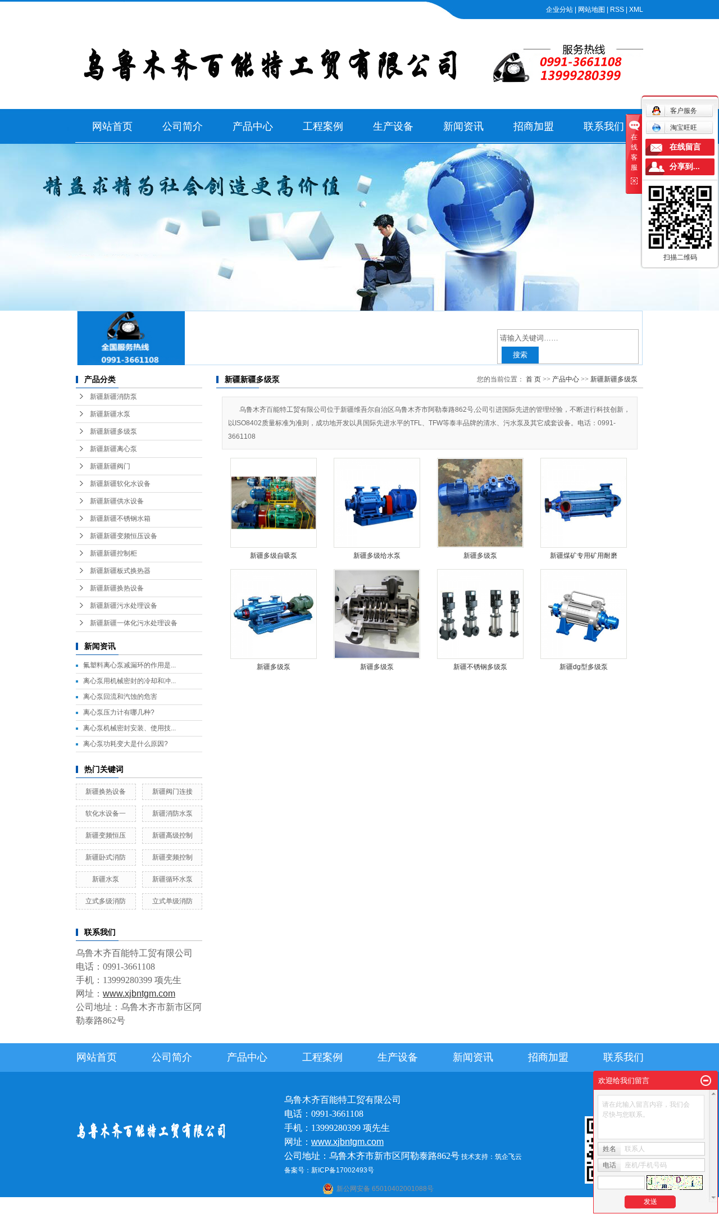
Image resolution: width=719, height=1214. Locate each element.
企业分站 (559, 9)
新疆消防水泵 (172, 813)
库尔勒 (389, 1207)
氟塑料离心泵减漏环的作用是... (129, 665)
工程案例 (323, 126)
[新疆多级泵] (480, 503)
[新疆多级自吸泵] (273, 503)
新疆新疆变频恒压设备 (123, 536)
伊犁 (466, 1207)
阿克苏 (367, 1207)
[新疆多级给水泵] (377, 503)
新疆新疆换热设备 (117, 588)
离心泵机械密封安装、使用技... (129, 728)
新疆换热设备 (105, 791)
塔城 (481, 1207)
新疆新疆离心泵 (113, 449)
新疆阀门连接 (172, 791)
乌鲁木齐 (429, 1207)
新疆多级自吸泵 (273, 556)
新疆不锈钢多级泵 (480, 667)
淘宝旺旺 (683, 127)
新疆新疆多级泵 (113, 431)
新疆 (451, 1207)
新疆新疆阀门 (110, 466)
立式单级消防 (172, 901)
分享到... (685, 166)
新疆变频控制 (172, 857)
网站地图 (591, 9)
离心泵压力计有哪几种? (118, 712)
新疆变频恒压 (105, 835)
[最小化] (705, 1080)
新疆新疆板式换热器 (120, 571)
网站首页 (112, 126)
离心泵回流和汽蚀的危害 (120, 697)
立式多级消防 (105, 901)
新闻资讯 (463, 126)
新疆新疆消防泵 (113, 397)
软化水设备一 (105, 813)
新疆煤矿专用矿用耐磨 (583, 556)
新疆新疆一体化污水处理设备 (134, 623)
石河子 (330, 1207)
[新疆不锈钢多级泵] (480, 614)
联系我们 (604, 126)
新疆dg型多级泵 (583, 667)
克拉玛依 (503, 1207)
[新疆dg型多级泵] (583, 614)
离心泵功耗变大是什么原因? (125, 744)
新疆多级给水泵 (377, 556)
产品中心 (253, 126)
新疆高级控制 (172, 835)
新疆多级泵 (480, 556)
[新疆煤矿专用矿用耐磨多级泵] (583, 503)
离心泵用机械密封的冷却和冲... (129, 681)
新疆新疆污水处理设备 (123, 606)
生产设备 (393, 126)
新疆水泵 (105, 879)
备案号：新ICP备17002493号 (329, 1170)
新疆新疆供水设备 (117, 501)
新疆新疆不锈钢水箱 (120, 518)
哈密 (407, 1207)
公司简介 (182, 126)
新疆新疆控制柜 (113, 553)
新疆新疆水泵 (110, 414)
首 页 (533, 379)
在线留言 (685, 147)
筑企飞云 (508, 1157)
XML (636, 9)
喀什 (348, 1207)
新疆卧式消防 (105, 857)
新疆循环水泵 (172, 879)
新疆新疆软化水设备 (120, 484)
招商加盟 (533, 126)
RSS (617, 9)
